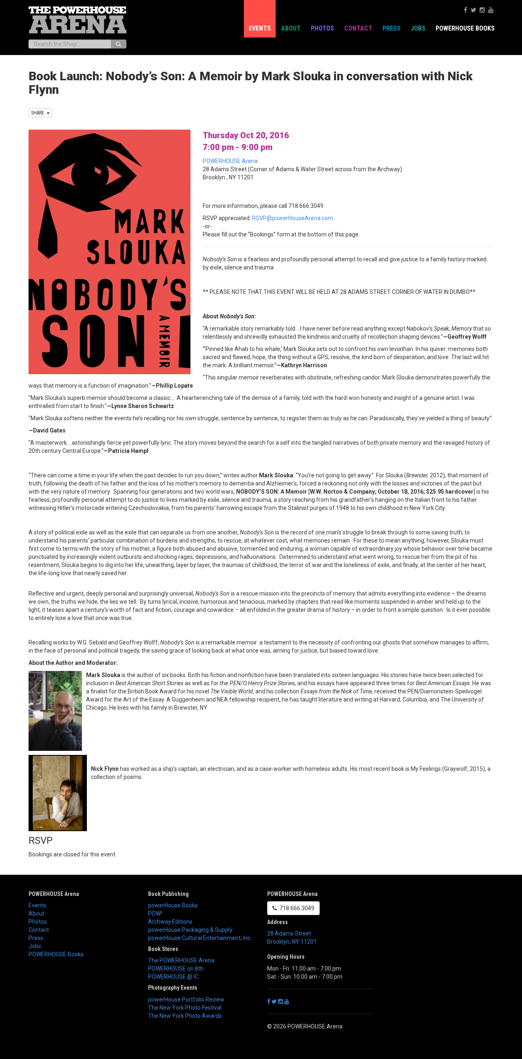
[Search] (118, 44)
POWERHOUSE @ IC (173, 976)
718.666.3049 (295, 908)
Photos (322, 28)
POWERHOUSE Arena (230, 161)
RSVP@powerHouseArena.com (292, 218)
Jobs (418, 28)
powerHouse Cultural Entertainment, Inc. (200, 938)
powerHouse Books (173, 905)
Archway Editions (170, 921)
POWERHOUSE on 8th (175, 968)
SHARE (38, 113)
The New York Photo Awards (185, 1016)
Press (391, 28)
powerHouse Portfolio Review (186, 999)
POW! (155, 913)
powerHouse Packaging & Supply (190, 930)
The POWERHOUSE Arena (181, 960)
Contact (358, 28)
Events (260, 28)
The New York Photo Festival (184, 1007)
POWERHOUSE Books (56, 954)
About (291, 28)
